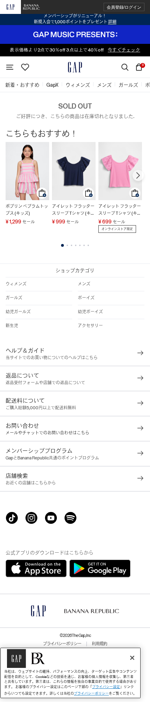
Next (138, 175)
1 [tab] (62, 245)
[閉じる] (132, 657)
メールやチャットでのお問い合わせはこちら (47, 433)
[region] (70, 673)
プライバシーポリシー (62, 643)
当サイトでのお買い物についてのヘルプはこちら (52, 357)
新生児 (12, 325)
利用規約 (99, 643)
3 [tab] (71, 245)
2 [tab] (67, 245)
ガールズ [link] (128, 85)
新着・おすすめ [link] (22, 85)
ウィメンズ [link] (78, 85)
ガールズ (14, 297)
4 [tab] (75, 245)
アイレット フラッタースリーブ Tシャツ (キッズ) (73, 210)
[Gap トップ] (75, 67)
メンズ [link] (104, 85)
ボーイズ (86, 297)
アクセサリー (90, 325)
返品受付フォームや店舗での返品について (45, 382)
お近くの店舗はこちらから (31, 483)
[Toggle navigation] (10, 67)
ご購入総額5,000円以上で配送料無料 (41, 407)
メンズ (84, 284)
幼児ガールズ (18, 311)
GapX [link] (52, 85)
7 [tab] (88, 245)
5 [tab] (80, 245)
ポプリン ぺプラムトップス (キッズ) (27, 210)
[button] (124, 7)
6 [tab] (84, 245)
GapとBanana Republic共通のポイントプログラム (52, 458)
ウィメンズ (16, 284)
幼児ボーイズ (90, 311)
